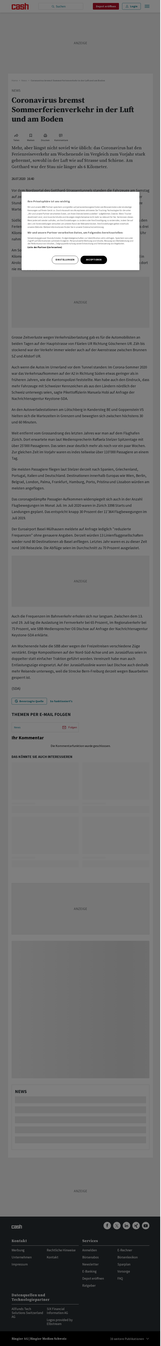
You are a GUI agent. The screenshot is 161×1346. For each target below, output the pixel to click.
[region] (80, 231)
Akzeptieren (94, 259)
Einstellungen (65, 259)
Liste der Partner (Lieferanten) (44, 247)
